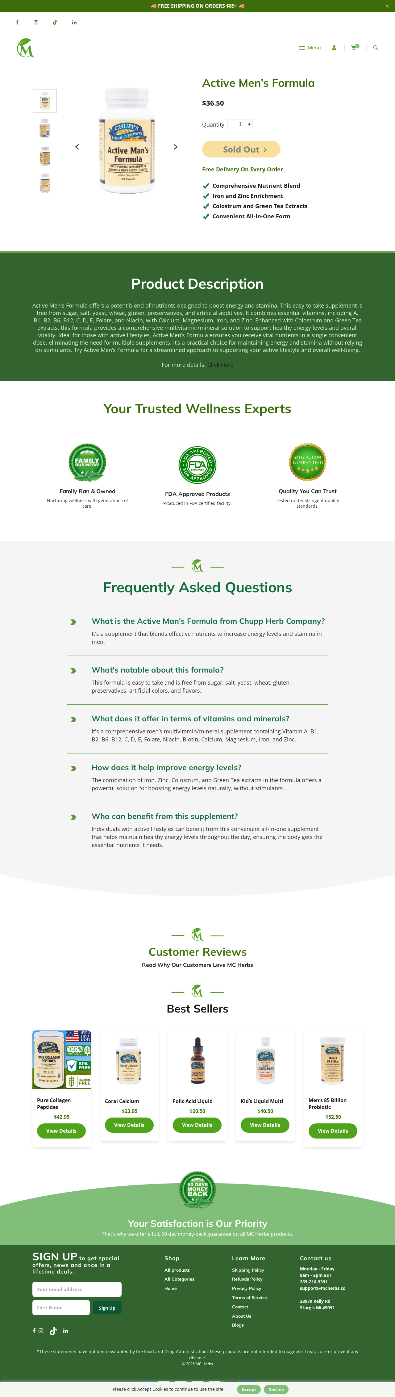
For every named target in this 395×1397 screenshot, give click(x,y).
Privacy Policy (246, 1288)
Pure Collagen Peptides (54, 1103)
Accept (249, 1389)
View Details (62, 1060)
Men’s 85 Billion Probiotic (328, 1103)
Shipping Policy (248, 1270)
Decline (276, 1389)
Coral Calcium (122, 1101)
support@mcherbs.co (323, 1288)
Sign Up (107, 1308)
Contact (240, 1307)
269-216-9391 (314, 1282)
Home (170, 1288)
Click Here (220, 364)
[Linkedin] (74, 22)
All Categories (179, 1279)
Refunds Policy (247, 1279)
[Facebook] (17, 22)
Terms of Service (249, 1297)
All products (177, 1270)
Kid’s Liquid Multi (262, 1101)
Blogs (238, 1325)
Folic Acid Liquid (193, 1101)
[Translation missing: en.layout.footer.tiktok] (55, 22)
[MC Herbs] (25, 47)
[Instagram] (36, 22)
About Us (241, 1316)
